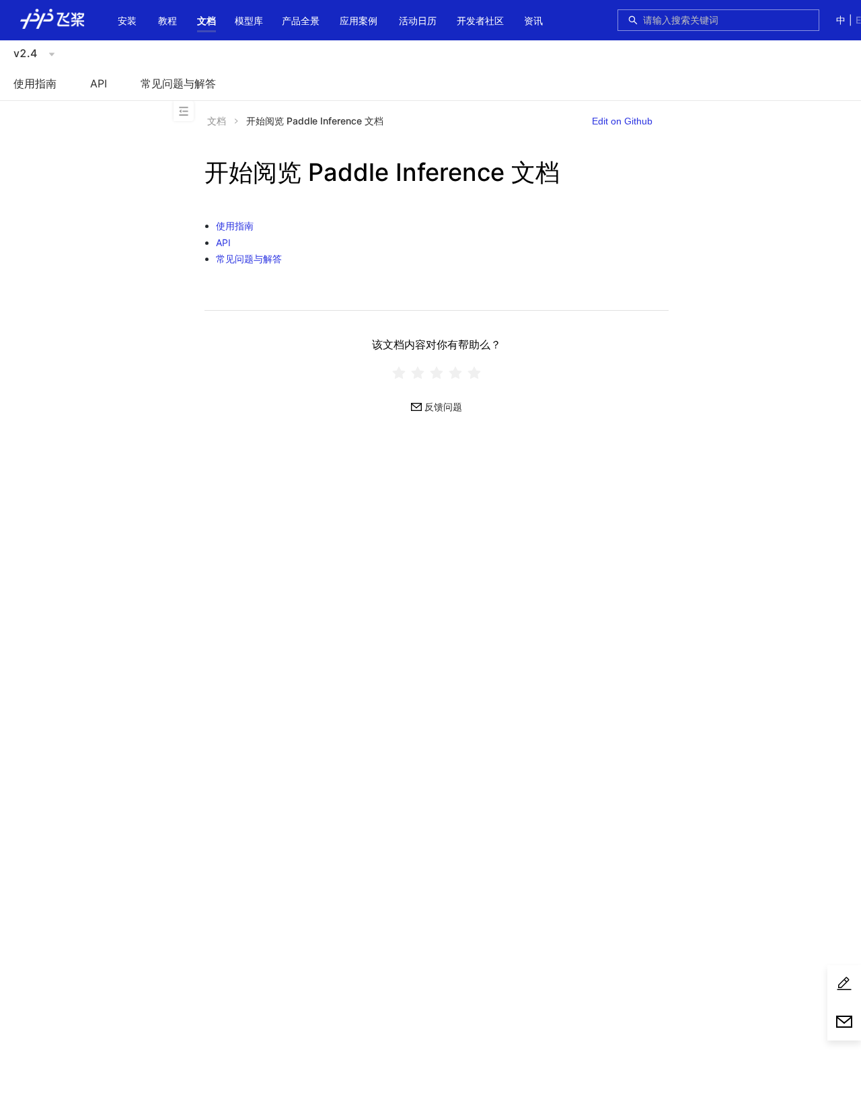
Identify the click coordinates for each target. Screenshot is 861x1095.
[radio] (399, 372)
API (98, 83)
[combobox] (727, 20)
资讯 (533, 20)
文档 (206, 20)
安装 (127, 20)
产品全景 (301, 20)
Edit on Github (622, 121)
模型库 (249, 20)
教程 (167, 20)
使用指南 (35, 83)
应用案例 (358, 20)
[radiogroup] (436, 372)
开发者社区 (480, 20)
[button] (206, 20)
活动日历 (418, 20)
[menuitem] (127, 21)
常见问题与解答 (178, 83)
